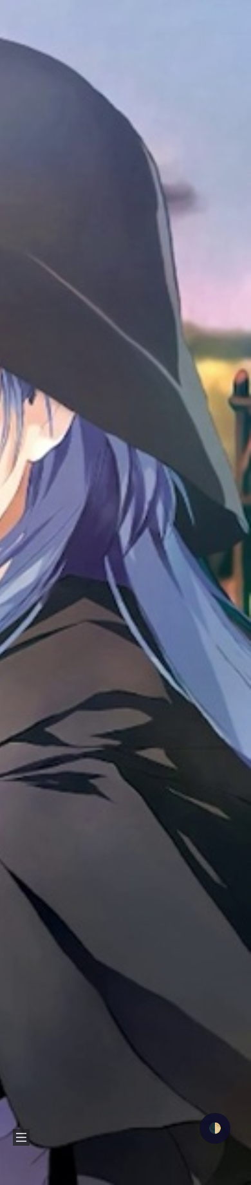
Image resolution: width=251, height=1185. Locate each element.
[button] (19, 35)
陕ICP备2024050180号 (62, 1121)
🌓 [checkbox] (215, 1128)
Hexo (113, 1175)
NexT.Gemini (160, 1175)
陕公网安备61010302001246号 (173, 1121)
